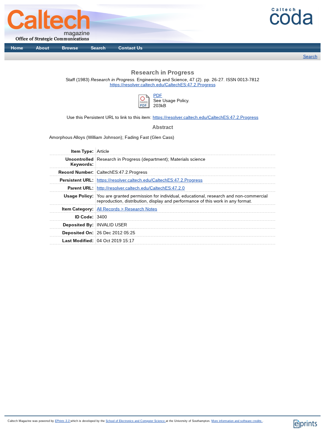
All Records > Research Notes (127, 208)
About (42, 47)
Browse (70, 47)
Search (98, 47)
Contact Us (130, 47)
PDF (157, 95)
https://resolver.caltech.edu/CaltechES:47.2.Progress (163, 84)
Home (17, 47)
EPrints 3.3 (62, 421)
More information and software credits (236, 421)
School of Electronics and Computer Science (136, 421)
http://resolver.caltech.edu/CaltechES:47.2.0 (141, 188)
